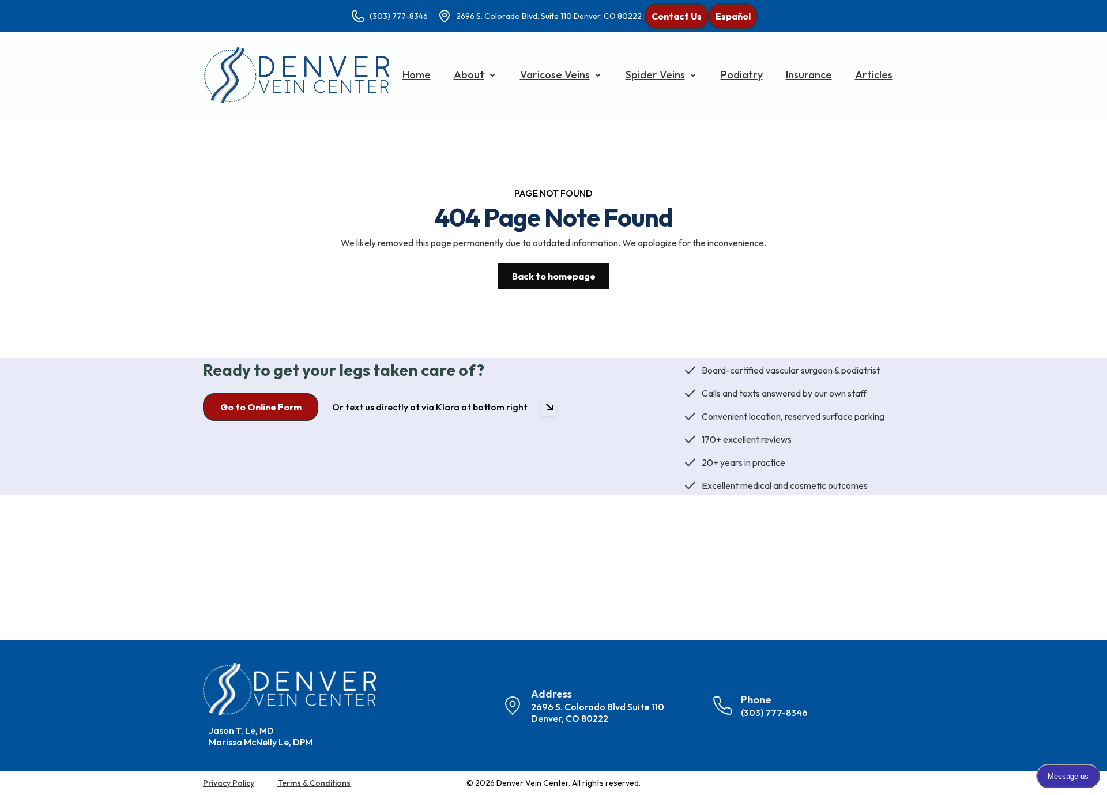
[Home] (296, 75)
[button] (475, 75)
